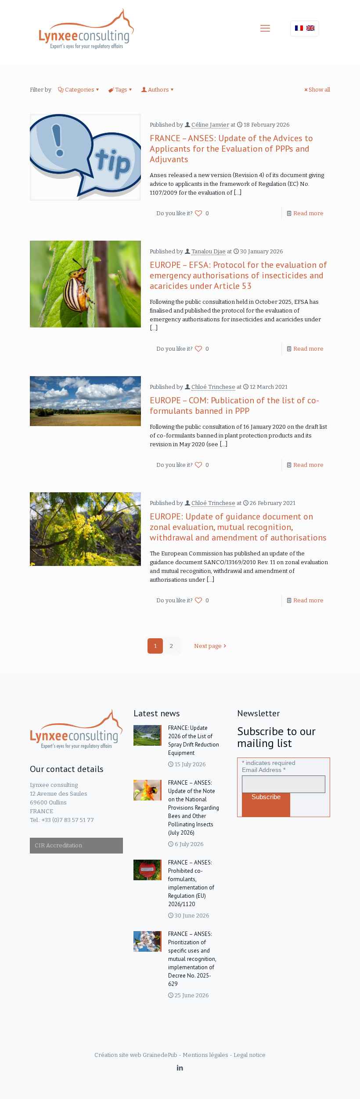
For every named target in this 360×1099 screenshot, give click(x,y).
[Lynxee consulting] (86, 28)
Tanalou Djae (208, 251)
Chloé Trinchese (213, 387)
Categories (79, 89)
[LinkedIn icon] (180, 1068)
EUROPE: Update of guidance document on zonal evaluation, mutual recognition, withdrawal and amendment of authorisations (238, 527)
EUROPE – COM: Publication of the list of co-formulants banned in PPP (234, 405)
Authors (158, 89)
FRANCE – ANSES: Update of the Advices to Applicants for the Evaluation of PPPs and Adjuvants (231, 148)
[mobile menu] (265, 28)
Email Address (263, 769)
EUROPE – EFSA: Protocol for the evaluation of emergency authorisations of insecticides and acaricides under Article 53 (238, 275)
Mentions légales (205, 1055)
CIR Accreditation (58, 845)
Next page (208, 646)
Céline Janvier (210, 124)
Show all (319, 89)
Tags (121, 89)
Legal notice (250, 1055)
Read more (308, 213)
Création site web (117, 1055)
